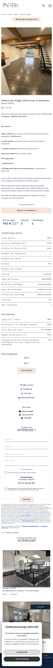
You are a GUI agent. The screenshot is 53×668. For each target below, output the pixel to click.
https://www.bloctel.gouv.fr (28, 520)
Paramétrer (22, 652)
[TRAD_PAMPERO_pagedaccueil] (11, 7)
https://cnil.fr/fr (26, 515)
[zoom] (26, 94)
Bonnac (16, 14)
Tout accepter (21, 659)
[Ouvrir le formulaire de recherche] (43, 6)
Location (9, 14)
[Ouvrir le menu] (50, 6)
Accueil (3, 14)
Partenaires (47, 657)
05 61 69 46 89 (26, 483)
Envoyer (26, 499)
